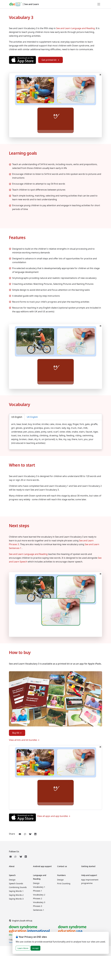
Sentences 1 (38, 910)
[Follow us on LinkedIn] (26, 856)
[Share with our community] (25, 834)
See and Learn (31, 4)
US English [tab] (16, 416)
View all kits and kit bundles (23, 739)
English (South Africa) (22, 920)
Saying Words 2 (16, 895)
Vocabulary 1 (39, 887)
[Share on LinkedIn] (35, 834)
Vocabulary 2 (39, 894)
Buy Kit (15, 732)
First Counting (63, 883)
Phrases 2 (37, 898)
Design (12, 879)
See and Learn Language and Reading (75, 28)
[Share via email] (20, 834)
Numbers (61, 875)
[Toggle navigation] (98, 4)
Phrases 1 (37, 890)
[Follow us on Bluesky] (21, 856)
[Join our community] (16, 856)
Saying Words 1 (16, 891)
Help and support (89, 875)
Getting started (88, 866)
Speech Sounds (16, 883)
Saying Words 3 (16, 898)
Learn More (22, 948)
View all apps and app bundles (52, 816)
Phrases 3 (37, 906)
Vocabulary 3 (39, 902)
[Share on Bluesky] (30, 834)
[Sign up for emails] (11, 856)
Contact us (62, 866)
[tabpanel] (55, 433)
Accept (35, 948)
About (11, 866)
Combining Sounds (18, 887)
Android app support (42, 866)
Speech (12, 875)
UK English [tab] (32, 416)
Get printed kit (49, 59)
